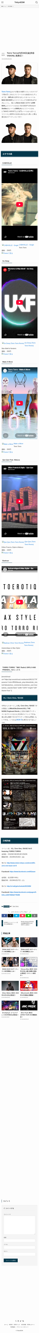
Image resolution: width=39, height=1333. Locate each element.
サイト (6, 1251)
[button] (4, 915)
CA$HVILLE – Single (26, 245)
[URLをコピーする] (34, 915)
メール (6, 1244)
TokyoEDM (19, 2)
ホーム (6, 1324)
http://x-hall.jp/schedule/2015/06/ (19, 886)
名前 (5, 1237)
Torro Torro (15, 906)
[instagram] (18, 1321)
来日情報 (6, 906)
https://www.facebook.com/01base (22, 871)
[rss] (23, 1321)
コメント (7, 1214)
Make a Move (18, 443)
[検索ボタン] (36, 2)
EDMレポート (31, 1324)
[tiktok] (21, 1321)
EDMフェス (17, 1324)
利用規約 (12, 1327)
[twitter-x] (16, 1321)
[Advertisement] (19, 28)
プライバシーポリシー (22, 1327)
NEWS (11, 1324)
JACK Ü (19, 720)
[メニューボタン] (2, 2)
